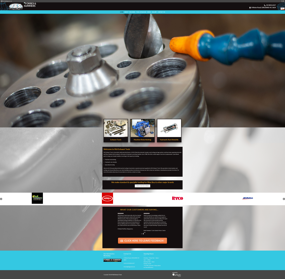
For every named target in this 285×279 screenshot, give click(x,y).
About (126, 12)
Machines (132, 12)
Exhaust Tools (115, 140)
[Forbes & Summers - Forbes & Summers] (36, 6)
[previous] (107, 222)
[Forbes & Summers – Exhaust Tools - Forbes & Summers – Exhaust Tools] (12, 6)
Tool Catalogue (141, 12)
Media (149, 12)
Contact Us (161, 12)
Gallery (154, 12)
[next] (178, 222)
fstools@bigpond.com (129, 263)
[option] (37, 198)
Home (121, 12)
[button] (1, 199)
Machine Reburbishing (142, 140)
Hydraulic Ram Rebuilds (169, 140)
